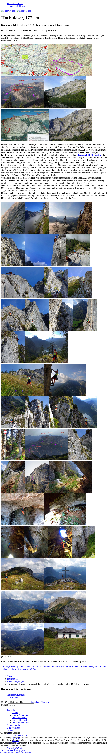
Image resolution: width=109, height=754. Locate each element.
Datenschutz (12, 697)
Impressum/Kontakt (15, 695)
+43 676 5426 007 (15, 3)
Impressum (26, 752)
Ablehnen (15, 750)
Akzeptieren (5, 750)
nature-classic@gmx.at (17, 6)
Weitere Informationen (10, 752)
